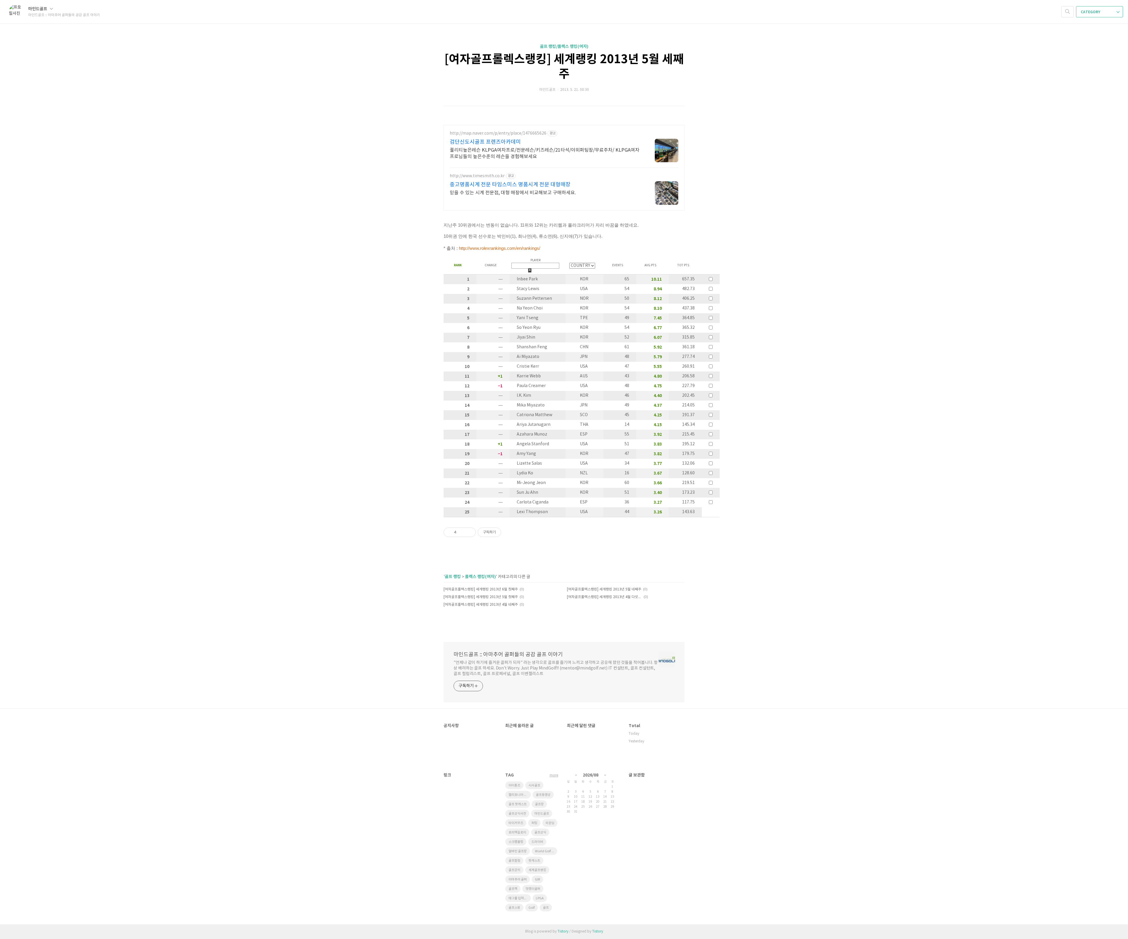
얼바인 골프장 (517, 851)
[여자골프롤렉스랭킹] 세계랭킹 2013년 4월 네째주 (481, 605)
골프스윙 (514, 908)
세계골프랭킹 (537, 870)
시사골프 (534, 785)
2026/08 (590, 775)
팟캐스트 (534, 861)
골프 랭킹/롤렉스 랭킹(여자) (564, 46)
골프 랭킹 (453, 576)
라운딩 (549, 823)
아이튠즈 (514, 785)
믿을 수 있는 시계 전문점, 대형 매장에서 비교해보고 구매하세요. (513, 192)
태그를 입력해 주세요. (519, 898)
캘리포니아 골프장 (519, 795)
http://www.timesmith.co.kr (477, 176)
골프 (546, 908)
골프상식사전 (517, 814)
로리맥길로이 (517, 832)
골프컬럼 (514, 861)
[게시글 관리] (469, 532)
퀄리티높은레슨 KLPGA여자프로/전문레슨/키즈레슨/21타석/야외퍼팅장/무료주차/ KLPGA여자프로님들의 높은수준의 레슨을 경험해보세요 (544, 153)
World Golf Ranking (546, 851)
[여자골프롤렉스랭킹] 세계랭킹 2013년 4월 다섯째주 (604, 597)
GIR (537, 879)
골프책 (512, 889)
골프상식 (540, 832)
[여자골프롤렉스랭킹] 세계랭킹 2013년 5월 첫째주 (481, 597)
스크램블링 (515, 842)
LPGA (540, 898)
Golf (531, 908)
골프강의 (514, 870)
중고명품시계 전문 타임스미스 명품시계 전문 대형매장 (510, 185)
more (554, 775)
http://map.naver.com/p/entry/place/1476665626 (498, 133)
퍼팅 (534, 823)
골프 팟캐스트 (517, 804)
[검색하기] (1067, 11)
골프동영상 (543, 795)
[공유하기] (462, 532)
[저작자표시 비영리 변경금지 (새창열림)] (509, 532)
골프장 (539, 804)
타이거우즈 (515, 823)
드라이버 (537, 842)
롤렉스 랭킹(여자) (480, 576)
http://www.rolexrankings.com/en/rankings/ (499, 248)
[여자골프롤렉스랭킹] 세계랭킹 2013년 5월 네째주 (604, 589)
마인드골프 (38, 8)
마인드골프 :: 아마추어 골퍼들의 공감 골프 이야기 (508, 655)
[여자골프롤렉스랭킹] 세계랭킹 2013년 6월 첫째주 (481, 589)
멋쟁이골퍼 (533, 889)
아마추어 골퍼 (517, 879)
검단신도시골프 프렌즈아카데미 (485, 142)
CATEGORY (1091, 12)
